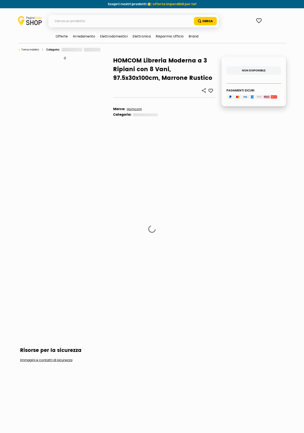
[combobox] (133, 21)
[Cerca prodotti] (205, 21)
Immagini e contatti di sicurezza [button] (46, 211)
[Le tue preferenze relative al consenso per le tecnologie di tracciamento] (297, 426)
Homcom (134, 109)
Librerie (130, 49)
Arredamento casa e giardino (80, 49)
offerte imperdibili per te (174, 4)
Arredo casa (112, 49)
